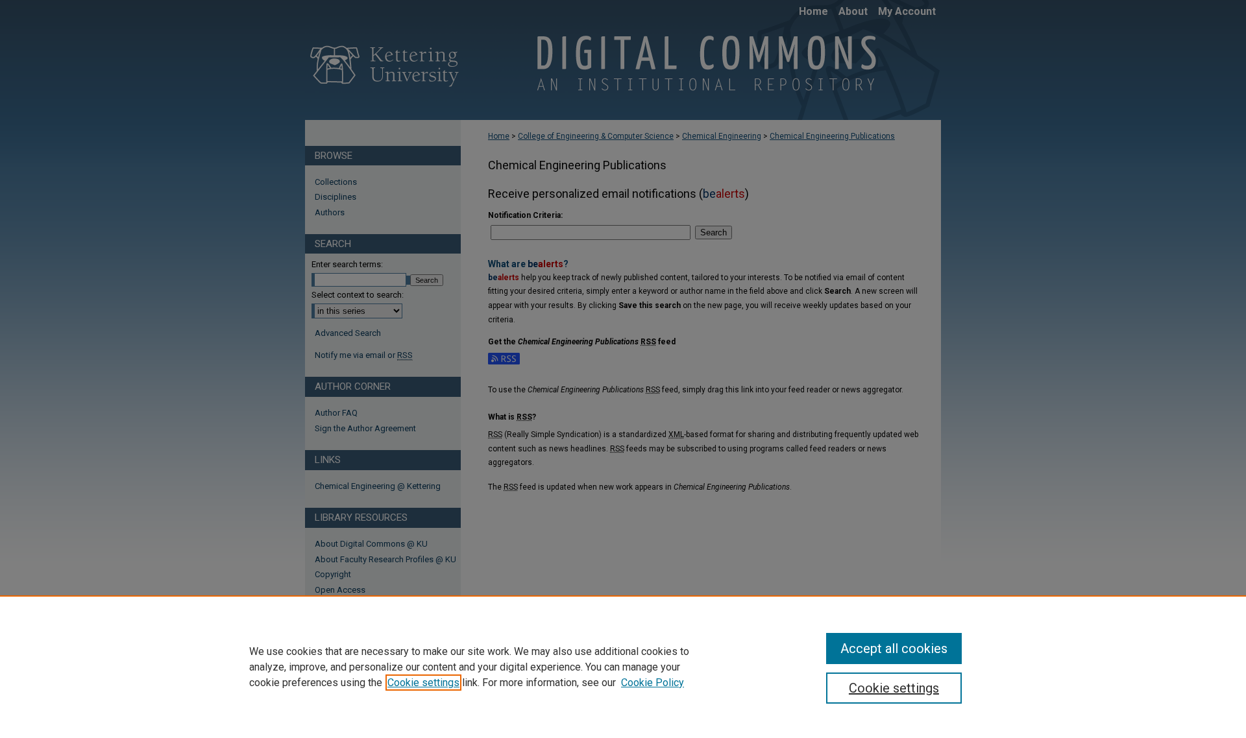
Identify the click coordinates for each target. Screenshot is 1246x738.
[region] (623, 666)
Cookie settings (423, 682)
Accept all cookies (893, 648)
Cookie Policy (652, 682)
